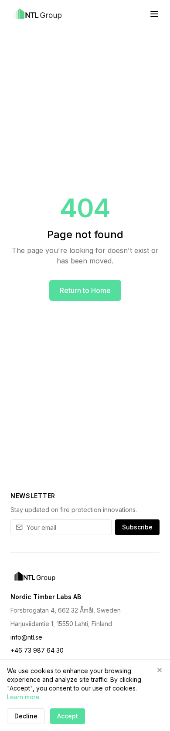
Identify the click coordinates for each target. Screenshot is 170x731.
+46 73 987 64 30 (37, 650)
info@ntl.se (26, 637)
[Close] (159, 670)
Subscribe (137, 527)
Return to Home (85, 290)
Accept (67, 716)
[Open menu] (154, 14)
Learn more (23, 697)
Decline (25, 716)
